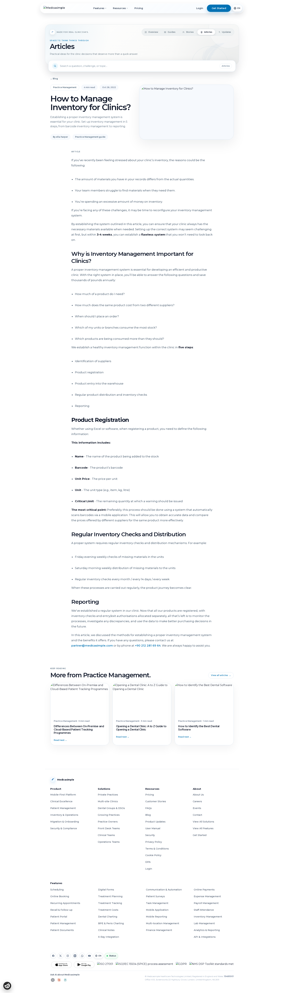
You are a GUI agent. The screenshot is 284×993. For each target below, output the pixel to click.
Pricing (138, 8)
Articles (208, 32)
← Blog (54, 78)
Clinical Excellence (61, 801)
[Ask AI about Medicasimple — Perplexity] (65, 980)
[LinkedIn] (75, 956)
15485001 (229, 976)
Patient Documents (62, 930)
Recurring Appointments (65, 903)
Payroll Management (206, 903)
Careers (197, 801)
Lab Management (204, 923)
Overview (153, 32)
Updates (226, 32)
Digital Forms (106, 889)
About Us (198, 794)
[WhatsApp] (82, 956)
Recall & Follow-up (61, 909)
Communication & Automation (164, 889)
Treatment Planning (110, 896)
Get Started (199, 835)
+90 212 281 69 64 (148, 645)
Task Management (157, 903)
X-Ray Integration (108, 936)
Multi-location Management (162, 923)
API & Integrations (205, 936)
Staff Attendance (204, 909)
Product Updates (155, 821)
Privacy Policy (153, 841)
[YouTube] (89, 956)
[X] (60, 956)
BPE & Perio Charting (111, 923)
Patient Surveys (155, 896)
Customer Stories (155, 801)
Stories (189, 32)
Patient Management (63, 808)
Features (98, 8)
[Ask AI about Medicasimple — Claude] (59, 980)
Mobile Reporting (156, 916)
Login (199, 8)
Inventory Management (208, 916)
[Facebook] (53, 956)
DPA (148, 862)
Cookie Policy (153, 855)
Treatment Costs (108, 909)
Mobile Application (157, 909)
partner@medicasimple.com (92, 645)
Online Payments (204, 889)
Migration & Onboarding (64, 821)
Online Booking (59, 896)
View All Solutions (203, 821)
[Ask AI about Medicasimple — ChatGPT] (52, 980)
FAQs (148, 808)
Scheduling (57, 889)
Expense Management (207, 896)
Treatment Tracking (110, 903)
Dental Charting (107, 916)
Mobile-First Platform (63, 794)
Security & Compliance (63, 828)
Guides (171, 32)
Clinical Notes (106, 930)
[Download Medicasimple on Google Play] (84, 964)
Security (150, 835)
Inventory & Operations (64, 814)
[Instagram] (68, 956)
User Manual (152, 828)
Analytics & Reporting (207, 930)
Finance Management (159, 930)
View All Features (203, 828)
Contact (197, 814)
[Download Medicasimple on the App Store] (61, 964)
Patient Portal (58, 916)
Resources (119, 8)
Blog (148, 814)
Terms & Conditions (157, 848)
